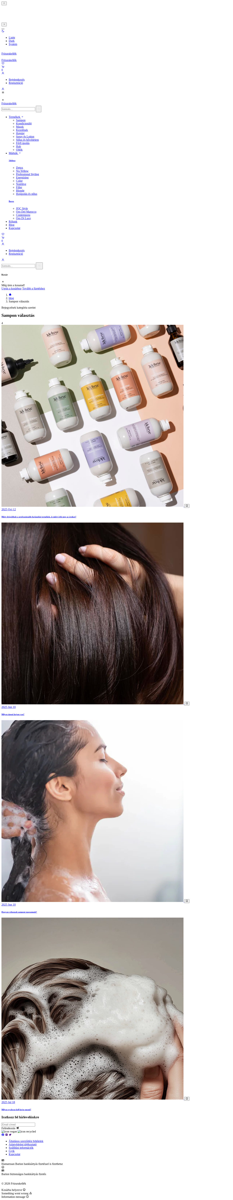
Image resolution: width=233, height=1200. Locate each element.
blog (11, 298)
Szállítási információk (21, 1147)
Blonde (20, 190)
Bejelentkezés (17, 79)
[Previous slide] (4, 3)
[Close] (2, 28)
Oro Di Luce (23, 218)
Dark (12, 40)
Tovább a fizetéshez (33, 288)
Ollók (19, 149)
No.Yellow (22, 170)
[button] (2, 31)
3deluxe (12, 160)
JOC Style (22, 208)
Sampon (20, 120)
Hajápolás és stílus (26, 193)
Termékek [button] (15, 116)
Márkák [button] (13, 153)
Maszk (20, 126)
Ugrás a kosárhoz (11, 288)
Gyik (12, 1151)
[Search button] (38, 109)
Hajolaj (20, 133)
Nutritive (21, 184)
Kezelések (22, 130)
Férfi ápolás (22, 143)
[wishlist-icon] (2, 63)
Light (12, 37)
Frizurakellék (9, 53)
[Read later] (186, 506)
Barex (11, 201)
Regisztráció (16, 82)
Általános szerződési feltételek (26, 1141)
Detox (19, 167)
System (13, 44)
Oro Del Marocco (26, 211)
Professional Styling (27, 174)
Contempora (23, 215)
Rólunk (13, 221)
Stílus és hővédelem (27, 139)
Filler (19, 187)
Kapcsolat (14, 228)
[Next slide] (4, 24)
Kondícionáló (24, 123)
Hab (18, 146)
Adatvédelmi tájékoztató (23, 1144)
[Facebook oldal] (2, 1134)
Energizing (22, 177)
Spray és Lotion (25, 136)
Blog (11, 224)
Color (19, 180)
